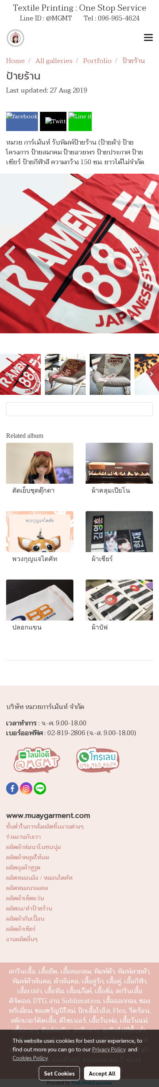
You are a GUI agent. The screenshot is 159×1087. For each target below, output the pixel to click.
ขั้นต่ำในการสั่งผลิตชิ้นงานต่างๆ (45, 826)
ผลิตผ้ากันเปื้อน (25, 919)
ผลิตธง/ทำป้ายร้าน (29, 908)
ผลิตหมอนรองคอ (27, 888)
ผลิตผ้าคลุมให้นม (27, 857)
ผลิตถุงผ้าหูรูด (23, 867)
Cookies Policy (30, 1057)
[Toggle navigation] (148, 38)
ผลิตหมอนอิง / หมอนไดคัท (39, 878)
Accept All (102, 1073)
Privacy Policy (109, 1049)
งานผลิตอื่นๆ (22, 939)
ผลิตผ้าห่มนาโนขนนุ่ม (33, 847)
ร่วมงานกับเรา (23, 837)
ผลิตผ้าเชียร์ (20, 929)
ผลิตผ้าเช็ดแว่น (25, 898)
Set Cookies (59, 1073)
